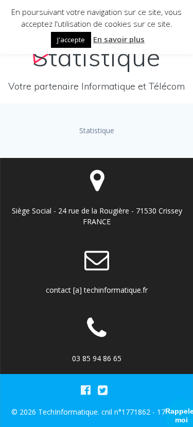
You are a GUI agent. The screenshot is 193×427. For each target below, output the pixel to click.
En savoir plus (119, 39)
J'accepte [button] (71, 39)
